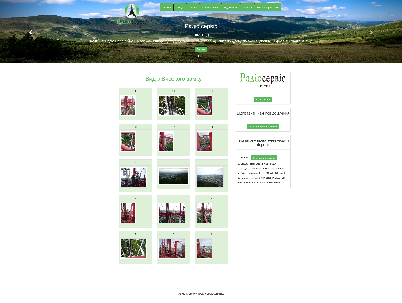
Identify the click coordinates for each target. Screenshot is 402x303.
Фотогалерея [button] (263, 99)
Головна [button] (166, 7)
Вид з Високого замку (173, 78)
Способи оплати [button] (210, 7)
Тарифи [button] (193, 7)
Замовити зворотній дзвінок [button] (263, 126)
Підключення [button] (231, 7)
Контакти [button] (247, 7)
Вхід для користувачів (268, 7)
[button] (30, 31)
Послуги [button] (180, 7)
